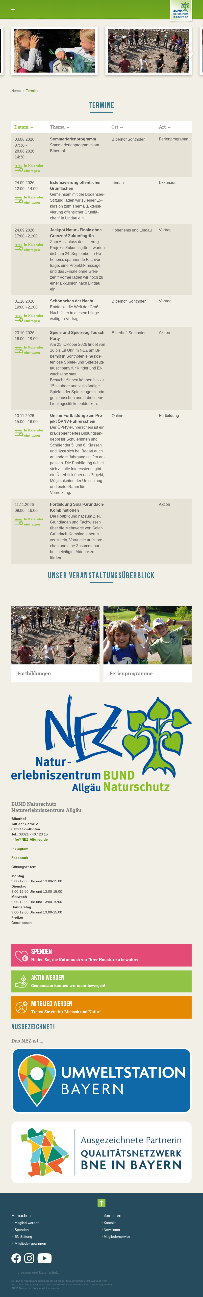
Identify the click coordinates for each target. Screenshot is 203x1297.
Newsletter (112, 1230)
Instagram (19, 849)
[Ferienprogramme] (147, 635)
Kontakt (110, 1223)
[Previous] (12, 53)
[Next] (191, 53)
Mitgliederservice (117, 1237)
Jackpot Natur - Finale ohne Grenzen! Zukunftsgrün (76, 233)
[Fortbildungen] (55, 635)
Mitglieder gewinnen (30, 1243)
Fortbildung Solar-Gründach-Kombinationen (77, 507)
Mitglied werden (26, 1223)
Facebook (19, 858)
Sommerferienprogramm (73, 139)
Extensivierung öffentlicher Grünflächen (75, 185)
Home (16, 91)
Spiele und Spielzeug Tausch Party (77, 335)
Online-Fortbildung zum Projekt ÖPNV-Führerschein (76, 418)
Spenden (21, 1230)
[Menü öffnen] (13, 9)
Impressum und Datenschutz (35, 1272)
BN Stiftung (23, 1237)
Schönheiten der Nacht (71, 301)
